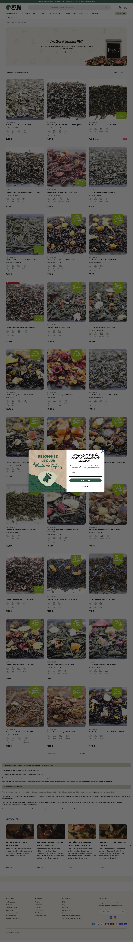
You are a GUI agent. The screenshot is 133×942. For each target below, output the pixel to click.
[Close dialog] (102, 452)
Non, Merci (85, 486)
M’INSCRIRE (85, 480)
